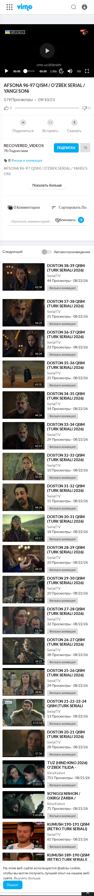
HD (79, 71)
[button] (84, 7)
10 (61, 71)
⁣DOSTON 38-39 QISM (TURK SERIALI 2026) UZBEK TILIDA (66, 270)
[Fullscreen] (86, 71)
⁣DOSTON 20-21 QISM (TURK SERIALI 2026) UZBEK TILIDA (66, 736)
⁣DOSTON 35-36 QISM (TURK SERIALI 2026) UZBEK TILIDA (66, 367)
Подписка (66, 148)
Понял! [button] (13, 885)
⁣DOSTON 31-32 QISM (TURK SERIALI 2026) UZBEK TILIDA (66, 490)
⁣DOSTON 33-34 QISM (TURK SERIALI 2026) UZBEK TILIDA (66, 429)
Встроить (50, 130)
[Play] (6, 71)
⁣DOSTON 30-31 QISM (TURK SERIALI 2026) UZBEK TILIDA (66, 521)
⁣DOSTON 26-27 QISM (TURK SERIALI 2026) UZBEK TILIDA (66, 644)
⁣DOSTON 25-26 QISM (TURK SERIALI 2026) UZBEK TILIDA (66, 675)
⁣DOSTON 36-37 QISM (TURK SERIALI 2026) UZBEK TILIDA (66, 336)
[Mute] (69, 71)
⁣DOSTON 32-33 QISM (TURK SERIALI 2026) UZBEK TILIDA (66, 459)
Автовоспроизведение (72, 252)
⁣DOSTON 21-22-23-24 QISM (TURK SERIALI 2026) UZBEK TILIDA (66, 705)
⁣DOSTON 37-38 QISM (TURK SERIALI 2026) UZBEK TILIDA (66, 306)
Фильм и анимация (26, 160)
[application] (47, 50)
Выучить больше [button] (27, 878)
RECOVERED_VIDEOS (24, 145)
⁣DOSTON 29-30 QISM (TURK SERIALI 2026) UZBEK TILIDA (66, 582)
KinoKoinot (56, 773)
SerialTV (54, 276)
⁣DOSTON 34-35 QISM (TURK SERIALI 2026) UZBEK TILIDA (66, 398)
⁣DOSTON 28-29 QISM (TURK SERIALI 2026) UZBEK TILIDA (66, 552)
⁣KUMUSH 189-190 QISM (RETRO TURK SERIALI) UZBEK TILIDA (68, 859)
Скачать (74, 130)
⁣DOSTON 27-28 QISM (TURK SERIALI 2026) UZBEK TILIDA (66, 613)
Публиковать (66, 220)
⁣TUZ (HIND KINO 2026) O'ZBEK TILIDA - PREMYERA (67, 767)
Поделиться (23, 130)
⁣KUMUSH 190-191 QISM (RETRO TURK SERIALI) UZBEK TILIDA (68, 828)
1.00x (53, 71)
